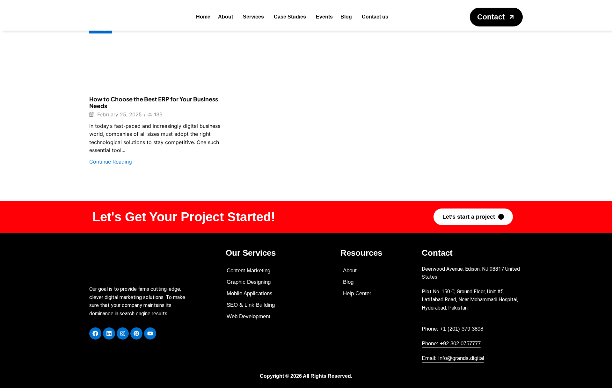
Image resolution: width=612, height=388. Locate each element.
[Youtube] (150, 333)
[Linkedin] (109, 333)
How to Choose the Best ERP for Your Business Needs (153, 102)
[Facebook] (95, 333)
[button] (496, 17)
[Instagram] (123, 333)
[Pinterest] (136, 333)
